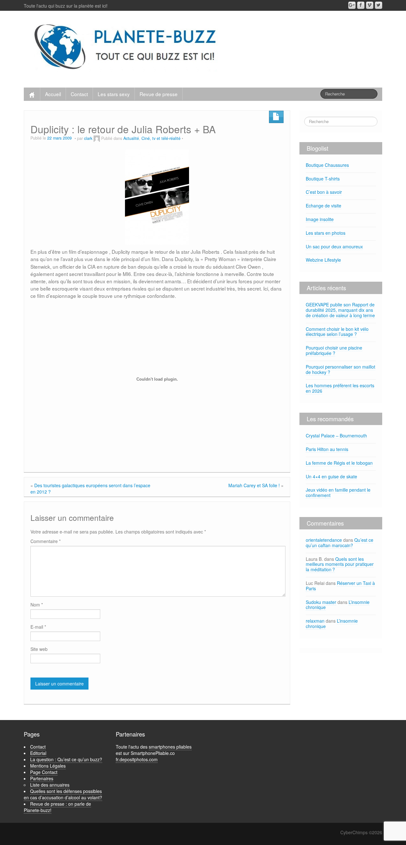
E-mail (38, 627)
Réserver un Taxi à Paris (340, 586)
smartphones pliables (170, 746)
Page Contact (43, 772)
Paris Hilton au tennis (327, 449)
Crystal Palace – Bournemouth (336, 435)
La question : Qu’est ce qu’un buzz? (66, 759)
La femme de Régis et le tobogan (339, 463)
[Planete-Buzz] (126, 47)
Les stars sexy (114, 93)
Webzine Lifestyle (323, 260)
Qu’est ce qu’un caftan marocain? (339, 542)
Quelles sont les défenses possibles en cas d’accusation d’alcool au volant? (63, 794)
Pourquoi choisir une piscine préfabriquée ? (334, 350)
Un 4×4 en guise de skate (331, 476)
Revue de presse (159, 93)
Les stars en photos (325, 233)
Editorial (38, 753)
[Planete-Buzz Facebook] (360, 5)
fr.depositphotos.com (137, 759)
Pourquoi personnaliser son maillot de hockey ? (340, 369)
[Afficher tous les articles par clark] (97, 138)
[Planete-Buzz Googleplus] (352, 5)
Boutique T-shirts (323, 178)
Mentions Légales (48, 766)
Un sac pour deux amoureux (334, 246)
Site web (39, 649)
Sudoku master (321, 602)
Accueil (53, 93)
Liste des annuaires (49, 785)
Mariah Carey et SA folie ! (254, 485)
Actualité (131, 138)
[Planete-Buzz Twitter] (378, 5)
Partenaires (41, 778)
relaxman (315, 621)
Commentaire (45, 541)
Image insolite (320, 219)
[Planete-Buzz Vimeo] (369, 5)
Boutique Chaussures (327, 165)
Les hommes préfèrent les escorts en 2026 (340, 388)
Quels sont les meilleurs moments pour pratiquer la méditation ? (340, 564)
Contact (79, 93)
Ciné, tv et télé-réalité (160, 138)
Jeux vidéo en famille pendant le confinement (338, 492)
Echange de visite (323, 205)
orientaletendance (324, 540)
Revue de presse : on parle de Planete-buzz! (57, 807)
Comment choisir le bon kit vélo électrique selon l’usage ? (337, 331)
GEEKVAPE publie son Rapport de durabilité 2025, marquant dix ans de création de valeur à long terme (340, 309)
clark (88, 138)
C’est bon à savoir (324, 192)
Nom (36, 604)
